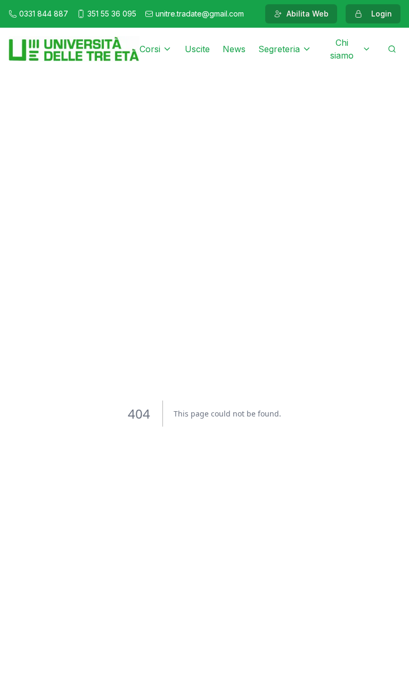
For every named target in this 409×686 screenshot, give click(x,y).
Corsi (150, 49)
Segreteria (279, 49)
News (234, 49)
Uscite (197, 49)
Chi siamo (342, 49)
